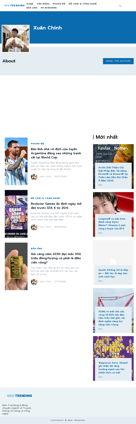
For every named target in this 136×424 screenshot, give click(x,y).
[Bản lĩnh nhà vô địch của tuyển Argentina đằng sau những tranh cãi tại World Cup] (16, 161)
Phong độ (37, 144)
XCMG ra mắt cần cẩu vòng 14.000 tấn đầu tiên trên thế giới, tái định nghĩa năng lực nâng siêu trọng (111, 318)
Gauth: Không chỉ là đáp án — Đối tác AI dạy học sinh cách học (113, 273)
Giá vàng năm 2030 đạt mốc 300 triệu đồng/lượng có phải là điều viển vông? (56, 258)
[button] (120, 5)
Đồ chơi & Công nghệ (45, 198)
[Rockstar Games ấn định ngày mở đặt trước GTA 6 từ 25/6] (16, 213)
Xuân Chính (45, 176)
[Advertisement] (68, 105)
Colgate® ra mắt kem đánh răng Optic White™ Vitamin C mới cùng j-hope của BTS (111, 223)
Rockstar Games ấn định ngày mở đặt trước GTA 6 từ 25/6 (56, 205)
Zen (100, 184)
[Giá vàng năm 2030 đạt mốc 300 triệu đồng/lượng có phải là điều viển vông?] (16, 266)
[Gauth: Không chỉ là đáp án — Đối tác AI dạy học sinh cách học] (113, 262)
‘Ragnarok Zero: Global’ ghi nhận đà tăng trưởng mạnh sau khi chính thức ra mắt (113, 367)
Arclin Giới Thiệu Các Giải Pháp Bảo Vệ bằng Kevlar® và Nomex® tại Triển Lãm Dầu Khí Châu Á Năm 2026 (113, 174)
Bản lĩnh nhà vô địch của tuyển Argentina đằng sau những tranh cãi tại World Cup (56, 153)
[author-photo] (34, 176)
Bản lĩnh (36, 249)
